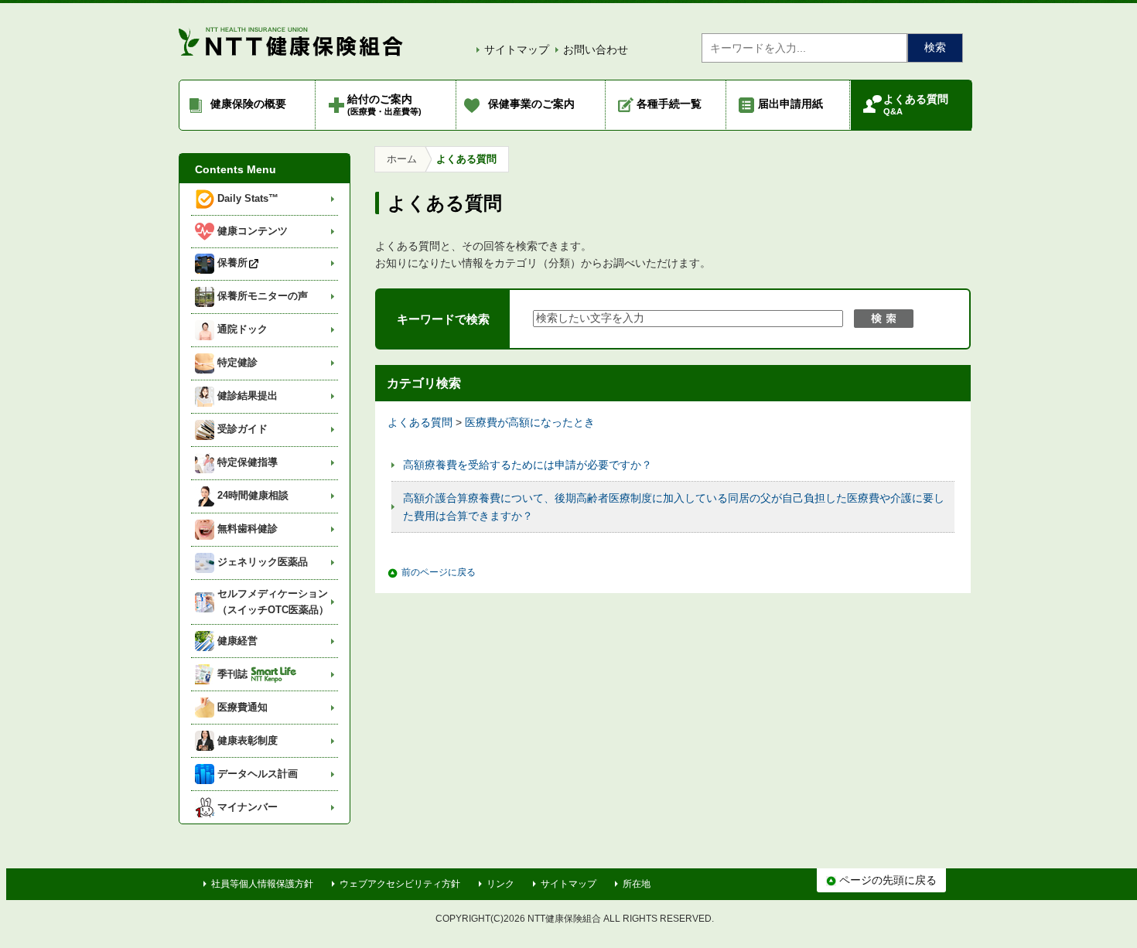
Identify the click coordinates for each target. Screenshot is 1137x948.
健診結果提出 (247, 395)
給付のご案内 (384, 104)
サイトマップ (516, 49)
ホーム (402, 159)
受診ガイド (242, 429)
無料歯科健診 (247, 528)
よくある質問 (915, 104)
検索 (935, 47)
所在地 (636, 883)
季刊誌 (232, 674)
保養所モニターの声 (262, 296)
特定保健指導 (247, 462)
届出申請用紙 (790, 103)
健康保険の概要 (248, 103)
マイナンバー (247, 807)
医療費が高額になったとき (530, 422)
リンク (500, 883)
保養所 (232, 262)
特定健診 (237, 362)
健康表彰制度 (247, 740)
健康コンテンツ (252, 231)
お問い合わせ (595, 49)
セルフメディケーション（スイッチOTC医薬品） (273, 602)
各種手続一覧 (669, 103)
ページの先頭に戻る (886, 880)
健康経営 (237, 640)
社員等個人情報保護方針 (262, 883)
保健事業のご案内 (531, 103)
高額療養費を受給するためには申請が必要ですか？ (527, 465)
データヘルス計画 (257, 773)
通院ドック (242, 329)
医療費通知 (242, 707)
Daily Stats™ (247, 198)
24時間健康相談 (253, 495)
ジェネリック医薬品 (262, 562)
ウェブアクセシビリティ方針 (400, 883)
